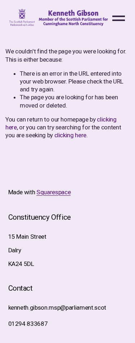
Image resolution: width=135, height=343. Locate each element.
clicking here (70, 135)
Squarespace (53, 192)
